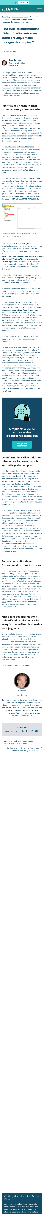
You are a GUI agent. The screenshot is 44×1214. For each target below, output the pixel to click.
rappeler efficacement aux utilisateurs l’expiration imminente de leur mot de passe (22, 599)
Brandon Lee (15, 60)
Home (4, 17)
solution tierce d (15, 634)
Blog (8, 17)
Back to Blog (22, 727)
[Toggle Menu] (38, 9)
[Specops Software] (10, 10)
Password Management (20, 17)
